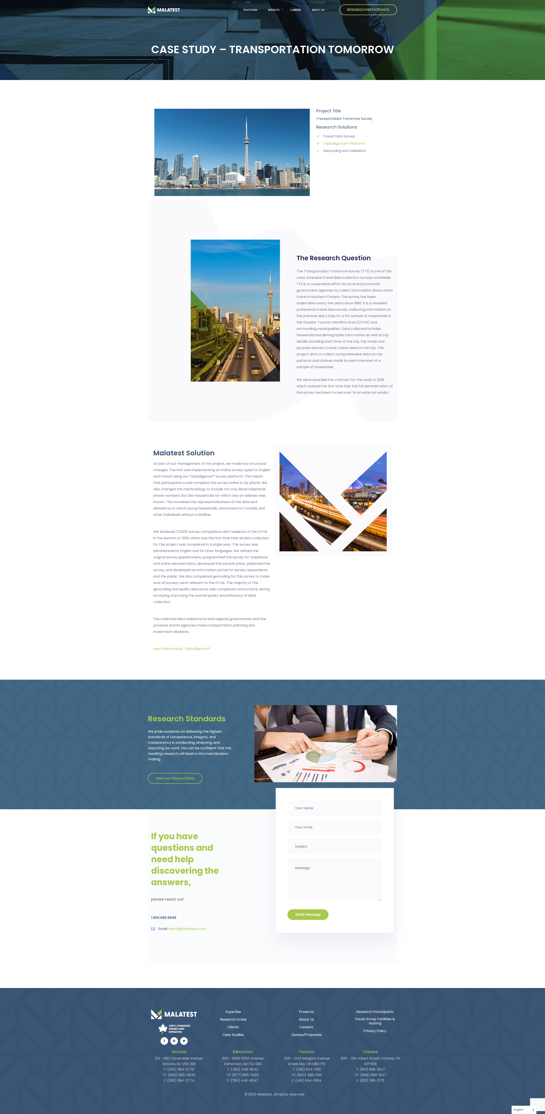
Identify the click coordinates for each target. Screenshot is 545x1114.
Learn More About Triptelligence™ (181, 648)
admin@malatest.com (187, 928)
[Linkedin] (174, 1041)
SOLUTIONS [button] (250, 10)
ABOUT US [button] (318, 10)
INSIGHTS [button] (274, 10)
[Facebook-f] (164, 1041)
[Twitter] (184, 1041)
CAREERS (295, 10)
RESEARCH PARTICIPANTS (368, 9)
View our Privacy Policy (175, 778)
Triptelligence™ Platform (344, 143)
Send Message (308, 914)
